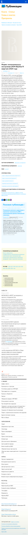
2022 (4, 268)
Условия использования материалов (9, 524)
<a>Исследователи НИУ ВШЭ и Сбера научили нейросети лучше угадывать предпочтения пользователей (12, 352)
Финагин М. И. (6, 217)
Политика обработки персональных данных (10, 526)
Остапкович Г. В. (11, 73)
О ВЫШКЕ (4, 381)
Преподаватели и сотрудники (8, 391)
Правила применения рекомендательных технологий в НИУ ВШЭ (13, 529)
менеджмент (6, 259)
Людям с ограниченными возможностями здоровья (13, 412)
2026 (14, 266)
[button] (3, 207)
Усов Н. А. (22, 73)
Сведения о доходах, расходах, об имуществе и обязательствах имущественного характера (13, 406)
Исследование (9, 341)
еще (14, 268)
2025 (17, 266)
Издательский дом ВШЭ (7, 485)
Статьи (12, 11)
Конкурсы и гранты (6, 474)
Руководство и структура (7, 386)
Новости (4, 290)
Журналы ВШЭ (5, 495)
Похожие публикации (13, 204)
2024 (19, 266)
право (10, 259)
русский (7, 169)
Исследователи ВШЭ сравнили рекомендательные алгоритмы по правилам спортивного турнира (13, 324)
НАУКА (3, 456)
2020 (9, 268)
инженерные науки (16, 256)
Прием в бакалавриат (6, 431)
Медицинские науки (8, 280)
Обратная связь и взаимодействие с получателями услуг (13, 452)
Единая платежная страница (8, 415)
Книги (4, 11)
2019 (12, 268)
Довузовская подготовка (7, 426)
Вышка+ (3, 434)
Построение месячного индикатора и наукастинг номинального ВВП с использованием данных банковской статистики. (13, 212)
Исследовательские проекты (8, 461)
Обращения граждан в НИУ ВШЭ (9, 398)
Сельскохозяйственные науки (11, 282)
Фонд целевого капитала (7, 401)
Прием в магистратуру (6, 436)
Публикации (14, 6)
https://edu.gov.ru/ (6, 509)
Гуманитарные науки (8, 277)
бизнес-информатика (7, 253)
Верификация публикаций (7, 22)
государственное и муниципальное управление (13, 254)
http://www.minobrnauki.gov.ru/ (9, 503)
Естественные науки (8, 279)
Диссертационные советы (7, 466)
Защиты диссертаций (6, 469)
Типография (4, 490)
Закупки (3, 396)
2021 (7, 268)
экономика (20, 259)
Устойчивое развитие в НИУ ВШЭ (9, 389)
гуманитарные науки (7, 256)
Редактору (25, 533)
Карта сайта (3, 531)
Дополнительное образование (9, 441)
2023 (22, 266)
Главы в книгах (8, 15)
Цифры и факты (5, 384)
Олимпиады (4, 429)
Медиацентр (4, 493)
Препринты (6, 18)
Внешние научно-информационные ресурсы (12, 476)
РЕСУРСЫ (4, 480)
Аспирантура (4, 439)
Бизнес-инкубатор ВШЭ (7, 446)
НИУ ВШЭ (5, 71)
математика (20, 257)
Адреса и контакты (15, 521)
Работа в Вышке (5, 417)
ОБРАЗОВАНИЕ (5, 421)
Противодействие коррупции (8, 403)
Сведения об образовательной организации (12, 410)
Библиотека (4, 483)
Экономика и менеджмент (20, 162)
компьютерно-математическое (10, 257)
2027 (12, 266)
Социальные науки (8, 283)
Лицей (3, 424)
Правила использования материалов (9, 24)
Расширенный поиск (17, 22)
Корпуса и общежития (6, 393)
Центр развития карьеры (7, 444)
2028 (9, 266)
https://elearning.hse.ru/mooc (8, 514)
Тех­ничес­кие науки (8, 285)
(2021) (13, 194)
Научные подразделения (7, 459)
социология (14, 259)
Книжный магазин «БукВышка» (8, 488)
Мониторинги (4, 464)
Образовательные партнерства (9, 449)
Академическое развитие (7, 471)
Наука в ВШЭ (19, 24)
